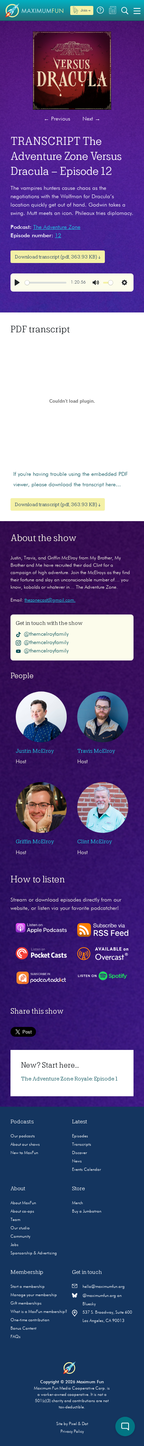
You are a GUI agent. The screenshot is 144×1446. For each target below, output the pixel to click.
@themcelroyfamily (46, 634)
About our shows (25, 1145)
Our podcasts (22, 1136)
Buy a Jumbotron (86, 1211)
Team (15, 1220)
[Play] (17, 282)
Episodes (80, 1136)
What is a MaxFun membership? (38, 1312)
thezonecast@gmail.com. (49, 600)
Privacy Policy (72, 1432)
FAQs (15, 1337)
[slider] (45, 282)
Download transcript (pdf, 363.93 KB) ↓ (58, 257)
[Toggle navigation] (137, 10)
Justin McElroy (35, 751)
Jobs (14, 1245)
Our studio (20, 1228)
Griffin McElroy (35, 841)
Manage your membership (33, 1295)
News (77, 1161)
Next (91, 119)
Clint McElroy (94, 841)
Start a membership (27, 1287)
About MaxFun (23, 1203)
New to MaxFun (24, 1153)
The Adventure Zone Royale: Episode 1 (69, 1079)
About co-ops (22, 1211)
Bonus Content (23, 1329)
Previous (57, 119)
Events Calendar (86, 1170)
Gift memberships (26, 1303)
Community (20, 1237)
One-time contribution (29, 1320)
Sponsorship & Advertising (33, 1253)
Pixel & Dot (78, 1424)
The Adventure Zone (56, 227)
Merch (77, 1203)
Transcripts (81, 1145)
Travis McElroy (96, 751)
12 (58, 236)
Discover (79, 1153)
